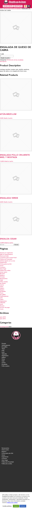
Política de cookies (5, 270)
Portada (2, 277)
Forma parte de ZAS (6, 264)
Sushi (1, 304)
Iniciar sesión (8, 6)
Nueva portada (4, 256)
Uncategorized (4, 326)
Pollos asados (4, 281)
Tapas (1, 299)
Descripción (3, 61)
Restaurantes (4, 278)
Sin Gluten (3, 283)
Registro (2, 275)
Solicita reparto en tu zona (7, 261)
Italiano (2, 288)
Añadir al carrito (5, 58)
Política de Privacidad (6, 259)
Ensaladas (3, 291)
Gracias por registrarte (6, 253)
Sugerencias (3, 262)
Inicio (1, 9)
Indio (1, 298)
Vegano (2, 290)
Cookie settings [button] (7, 506)
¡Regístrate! (18, 6)
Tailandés (2, 302)
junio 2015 (3, 317)
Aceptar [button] (16, 506)
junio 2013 (3, 318)
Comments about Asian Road (8, 257)
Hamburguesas (4, 296)
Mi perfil (2, 273)
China (1, 286)
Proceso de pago (5, 307)
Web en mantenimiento (6, 254)
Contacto (2, 267)
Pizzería (2, 306)
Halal (1, 280)
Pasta (1, 293)
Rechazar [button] (22, 506)
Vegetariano (3, 301)
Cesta (1, 309)
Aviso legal (3, 269)
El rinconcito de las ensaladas (12, 9)
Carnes (2, 285)
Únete (1, 265)
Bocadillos (3, 294)
